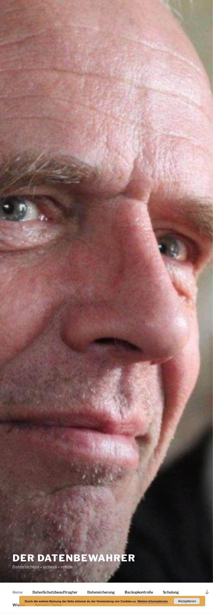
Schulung (171, 592)
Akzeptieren (187, 601)
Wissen (18, 605)
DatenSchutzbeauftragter (54, 592)
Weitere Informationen (152, 601)
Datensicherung (101, 592)
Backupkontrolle (139, 592)
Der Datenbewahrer (74, 558)
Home (17, 592)
